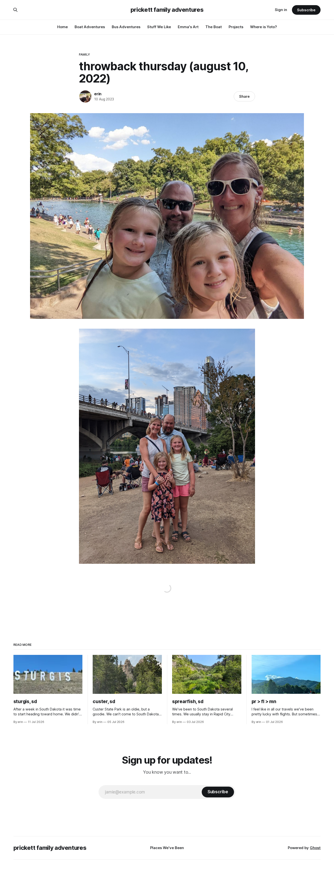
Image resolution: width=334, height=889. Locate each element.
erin (97, 93)
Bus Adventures (126, 26)
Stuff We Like (159, 26)
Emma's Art (188, 26)
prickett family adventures (167, 10)
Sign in (281, 9)
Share (244, 96)
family (84, 54)
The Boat (213, 26)
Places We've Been (167, 847)
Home (62, 26)
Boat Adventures (90, 26)
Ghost (315, 847)
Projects (236, 26)
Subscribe (306, 10)
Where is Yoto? (263, 26)
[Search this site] (15, 10)
